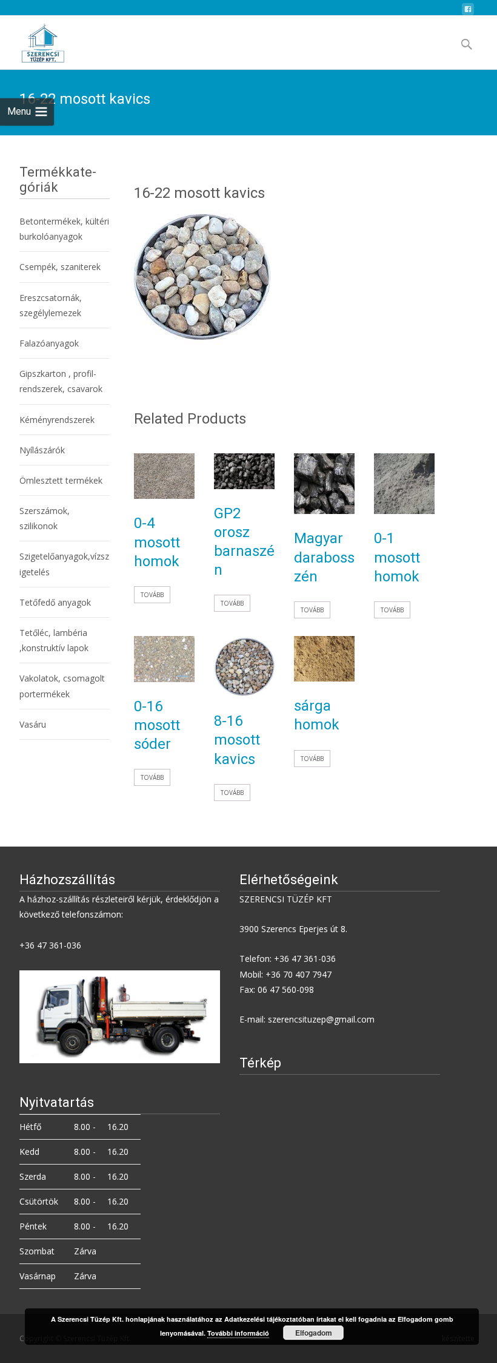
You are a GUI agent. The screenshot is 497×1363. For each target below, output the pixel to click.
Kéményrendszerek (57, 419)
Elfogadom (313, 1332)
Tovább (152, 594)
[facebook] (468, 12)
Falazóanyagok (49, 343)
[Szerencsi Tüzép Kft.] (33, 40)
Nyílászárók (42, 450)
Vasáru (32, 724)
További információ (238, 1333)
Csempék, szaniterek (60, 266)
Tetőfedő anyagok (55, 602)
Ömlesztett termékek (60, 480)
